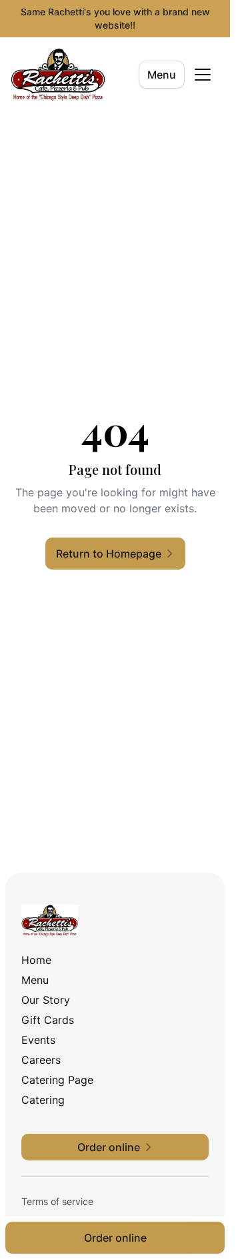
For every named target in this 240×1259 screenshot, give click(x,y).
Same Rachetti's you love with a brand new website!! (115, 18)
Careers (41, 1059)
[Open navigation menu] (202, 74)
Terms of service (57, 1201)
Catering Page (57, 1079)
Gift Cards (47, 1020)
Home (36, 960)
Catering (43, 1099)
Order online (115, 1237)
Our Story (45, 1000)
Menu (161, 74)
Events (38, 1040)
